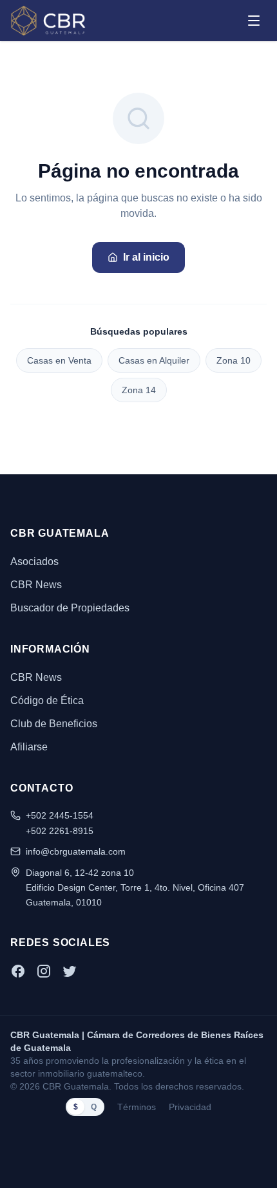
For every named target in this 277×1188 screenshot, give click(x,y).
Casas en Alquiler (154, 360)
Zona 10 (233, 360)
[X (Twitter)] (69, 971)
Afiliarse (29, 746)
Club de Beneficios (53, 723)
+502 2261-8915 (59, 831)
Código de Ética (47, 700)
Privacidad (190, 1107)
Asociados (34, 561)
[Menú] (254, 20)
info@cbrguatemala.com (76, 851)
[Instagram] (44, 971)
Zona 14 (139, 390)
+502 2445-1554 (59, 815)
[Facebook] (18, 971)
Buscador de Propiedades (69, 607)
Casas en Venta (59, 360)
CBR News (36, 584)
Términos (136, 1107)
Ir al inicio (146, 257)
